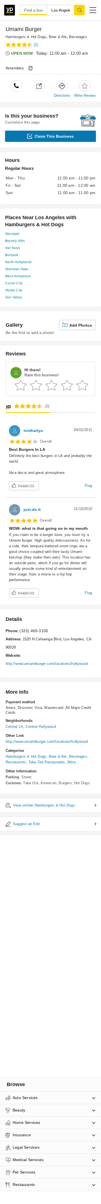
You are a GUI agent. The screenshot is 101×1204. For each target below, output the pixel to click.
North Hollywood (18, 262)
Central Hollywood (41, 726)
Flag (88, 486)
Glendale (12, 234)
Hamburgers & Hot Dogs (26, 37)
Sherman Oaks (16, 269)
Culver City (13, 283)
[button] (92, 10)
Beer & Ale (58, 37)
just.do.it (32, 509)
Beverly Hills (15, 241)
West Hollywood (18, 276)
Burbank (11, 255)
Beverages (78, 37)
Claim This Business (54, 136)
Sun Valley (13, 297)
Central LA (14, 726)
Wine (71, 762)
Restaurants (16, 762)
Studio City (13, 290)
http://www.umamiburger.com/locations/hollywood (47, 664)
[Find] (79, 10)
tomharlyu (33, 430)
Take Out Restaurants (46, 762)
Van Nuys (12, 248)
